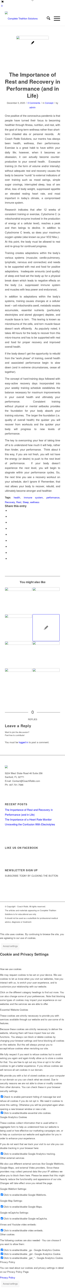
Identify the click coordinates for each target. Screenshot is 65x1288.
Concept (49, 102)
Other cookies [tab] (7, 1234)
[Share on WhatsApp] (10, 522)
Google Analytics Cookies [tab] (13, 1117)
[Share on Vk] (10, 546)
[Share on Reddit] (10, 552)
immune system (33, 497)
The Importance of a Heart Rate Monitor (28, 819)
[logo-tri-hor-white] (27, 18)
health (17, 497)
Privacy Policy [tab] (7, 1262)
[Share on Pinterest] (10, 528)
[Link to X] (35, 925)
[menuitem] (46, 18)
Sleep (26, 502)
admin (32, 107)
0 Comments (34, 102)
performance (52, 497)
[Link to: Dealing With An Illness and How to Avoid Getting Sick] (46, 681)
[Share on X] (10, 516)
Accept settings (10, 946)
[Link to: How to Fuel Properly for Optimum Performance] (46, 654)
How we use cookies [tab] (10, 969)
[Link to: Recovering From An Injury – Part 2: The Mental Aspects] (18, 654)
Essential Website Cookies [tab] (14, 1009)
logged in (23, 742)
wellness (34, 502)
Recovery (10, 502)
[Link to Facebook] (41, 925)
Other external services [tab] (12, 1158)
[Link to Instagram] (52, 925)
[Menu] (55, 18)
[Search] (46, 18)
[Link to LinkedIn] (57, 925)
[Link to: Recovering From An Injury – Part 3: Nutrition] (46, 600)
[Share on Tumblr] (10, 540)
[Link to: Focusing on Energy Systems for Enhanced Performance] (46, 627)
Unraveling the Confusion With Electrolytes (30, 824)
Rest (18, 502)
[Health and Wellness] (32, 52)
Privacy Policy (7, 1277)
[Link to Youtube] (46, 925)
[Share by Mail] (10, 558)
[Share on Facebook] (10, 510)
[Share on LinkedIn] (10, 534)
